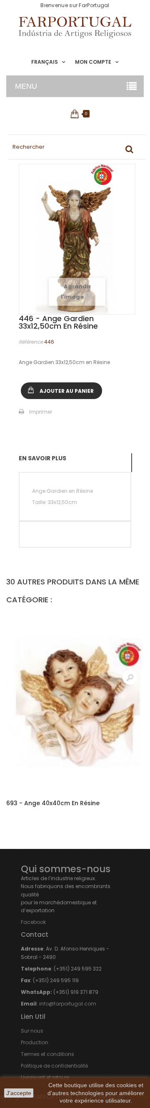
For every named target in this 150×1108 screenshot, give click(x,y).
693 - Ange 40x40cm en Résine (53, 803)
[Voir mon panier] (75, 113)
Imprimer (40, 411)
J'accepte (18, 1093)
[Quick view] (130, 677)
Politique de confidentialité (54, 1065)
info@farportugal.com (67, 1003)
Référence (31, 341)
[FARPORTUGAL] (75, 27)
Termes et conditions (47, 1054)
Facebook (33, 922)
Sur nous (32, 1030)
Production (34, 1042)
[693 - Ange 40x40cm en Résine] (75, 702)
